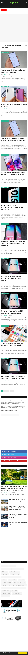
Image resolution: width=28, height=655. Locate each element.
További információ (13, 653)
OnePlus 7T (21, 579)
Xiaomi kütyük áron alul (12, 10)
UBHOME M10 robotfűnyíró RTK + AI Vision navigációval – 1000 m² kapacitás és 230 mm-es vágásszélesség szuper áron (14, 488)
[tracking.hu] (11, 606)
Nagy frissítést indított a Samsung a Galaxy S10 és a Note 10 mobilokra (13, 377)
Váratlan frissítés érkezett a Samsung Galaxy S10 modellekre (13, 71)
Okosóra (4, 579)
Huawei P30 (4, 571)
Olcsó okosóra (12, 579)
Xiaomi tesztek (5, 596)
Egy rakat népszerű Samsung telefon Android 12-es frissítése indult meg (13, 174)
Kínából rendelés (15, 574)
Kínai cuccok (5, 574)
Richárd (5, 74)
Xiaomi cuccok (5, 590)
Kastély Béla (7, 492)
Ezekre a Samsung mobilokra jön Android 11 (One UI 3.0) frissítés (12, 345)
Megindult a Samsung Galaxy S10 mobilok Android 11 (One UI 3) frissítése (12, 278)
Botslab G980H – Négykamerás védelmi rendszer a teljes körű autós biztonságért (18, 516)
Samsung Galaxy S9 (21, 585)
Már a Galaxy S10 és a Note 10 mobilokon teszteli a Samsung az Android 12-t (12, 207)
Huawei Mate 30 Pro (14, 571)
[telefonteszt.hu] (11, 614)
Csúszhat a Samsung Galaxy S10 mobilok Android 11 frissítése (12, 312)
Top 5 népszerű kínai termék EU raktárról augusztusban (18, 523)
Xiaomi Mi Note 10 (6, 593)
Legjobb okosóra (16, 577)
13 (10, 390)
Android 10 (12, 566)
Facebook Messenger (18, 568)
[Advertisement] (14, 28)
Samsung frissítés (6, 582)
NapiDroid (14, 3)
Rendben (22, 653)
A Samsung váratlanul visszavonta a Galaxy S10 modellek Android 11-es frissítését (13, 244)
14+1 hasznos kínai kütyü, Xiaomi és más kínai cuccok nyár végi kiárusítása (17, 500)
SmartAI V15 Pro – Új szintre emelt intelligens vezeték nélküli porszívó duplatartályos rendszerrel (17, 508)
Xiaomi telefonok (17, 593)
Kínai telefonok (6, 577)
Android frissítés (6, 568)
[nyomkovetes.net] (12, 621)
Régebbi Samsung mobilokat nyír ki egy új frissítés (14, 105)
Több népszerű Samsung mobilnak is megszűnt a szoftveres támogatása (13, 139)
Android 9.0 (4, 566)
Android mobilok (5, 52)
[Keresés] (26, 3)
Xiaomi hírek (14, 590)
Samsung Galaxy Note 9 (19, 582)
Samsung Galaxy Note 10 (8, 585)
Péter (5, 177)
